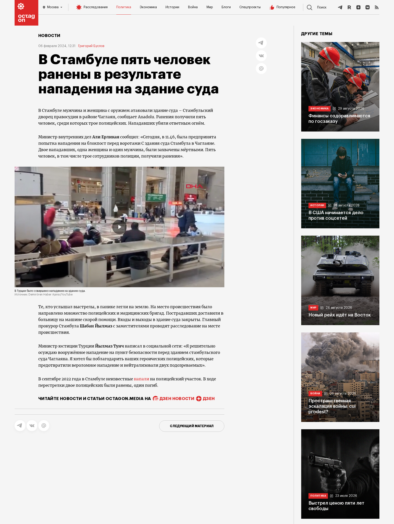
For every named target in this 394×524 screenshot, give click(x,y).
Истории (172, 7)
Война (193, 7)
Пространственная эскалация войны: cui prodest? (332, 406)
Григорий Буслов (91, 46)
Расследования (95, 7)
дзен (209, 399)
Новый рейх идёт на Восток (339, 315)
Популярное (286, 7)
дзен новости (177, 399)
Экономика (148, 7)
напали (142, 379)
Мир (209, 7)
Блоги (226, 7)
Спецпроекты (250, 7)
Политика (123, 7)
